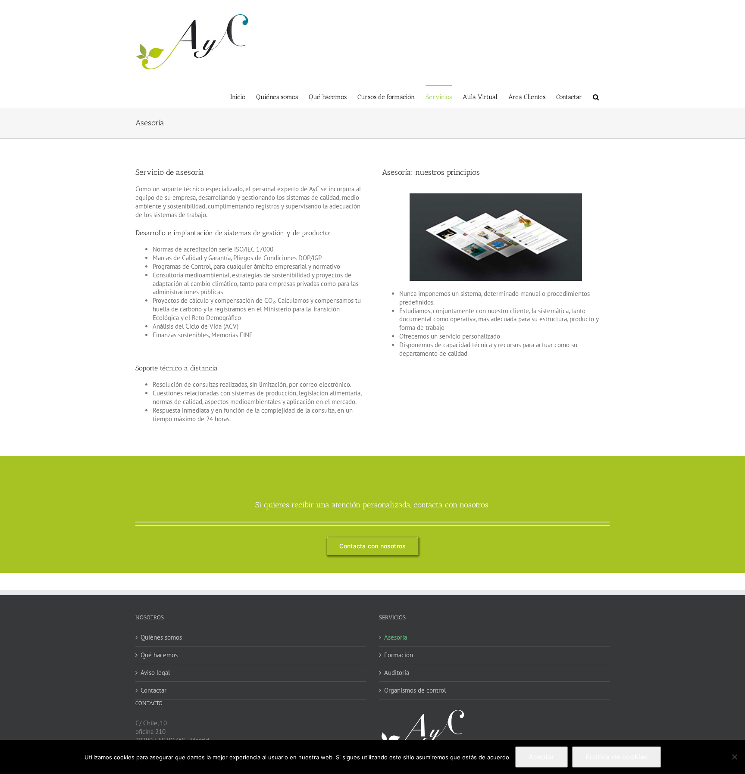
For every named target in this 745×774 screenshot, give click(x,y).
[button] (596, 96)
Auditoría (396, 672)
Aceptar (541, 756)
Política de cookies (616, 756)
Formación (398, 655)
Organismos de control (415, 690)
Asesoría (395, 637)
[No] (734, 756)
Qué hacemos (159, 655)
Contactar (153, 690)
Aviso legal (155, 672)
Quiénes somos (161, 637)
